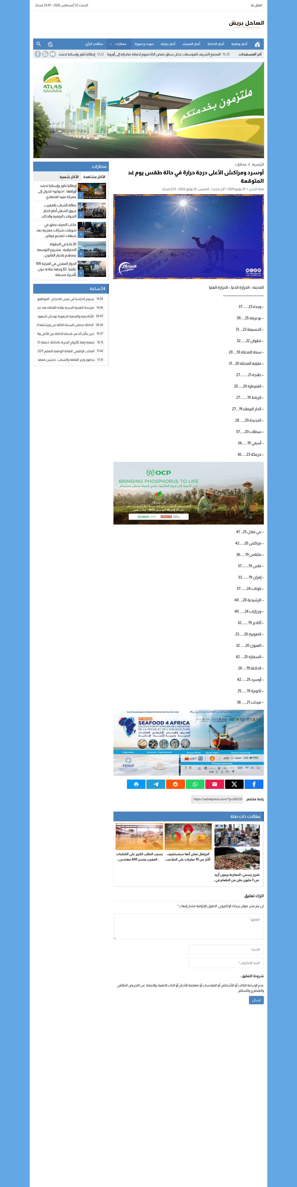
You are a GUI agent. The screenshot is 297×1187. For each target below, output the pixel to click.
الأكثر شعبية (69, 177)
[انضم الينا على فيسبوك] (37, 54)
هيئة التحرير (256, 189)
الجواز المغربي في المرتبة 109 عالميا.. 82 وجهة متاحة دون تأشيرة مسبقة (56, 269)
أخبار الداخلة (215, 44)
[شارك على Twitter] (234, 784)
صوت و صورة (144, 44)
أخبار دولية (168, 44)
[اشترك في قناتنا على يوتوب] (52, 54)
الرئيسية (257, 44)
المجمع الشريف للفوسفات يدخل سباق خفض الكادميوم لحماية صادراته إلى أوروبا (198, 54)
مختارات (120, 44)
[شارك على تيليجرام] (156, 784)
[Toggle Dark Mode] (50, 44)
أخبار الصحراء (191, 44)
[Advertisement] (117, 23)
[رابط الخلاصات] (44, 54)
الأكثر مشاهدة (94, 177)
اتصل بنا (256, 5)
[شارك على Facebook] (254, 784)
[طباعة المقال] (136, 784)
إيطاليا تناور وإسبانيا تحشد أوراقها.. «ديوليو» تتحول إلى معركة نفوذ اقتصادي (75, 54)
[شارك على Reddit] (175, 784)
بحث (38, 44)
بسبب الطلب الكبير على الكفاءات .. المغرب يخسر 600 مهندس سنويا (139, 859)
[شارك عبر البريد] (215, 784)
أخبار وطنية (239, 44)
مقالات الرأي (94, 44)
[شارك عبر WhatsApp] (195, 784)
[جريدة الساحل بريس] (233, 24)
